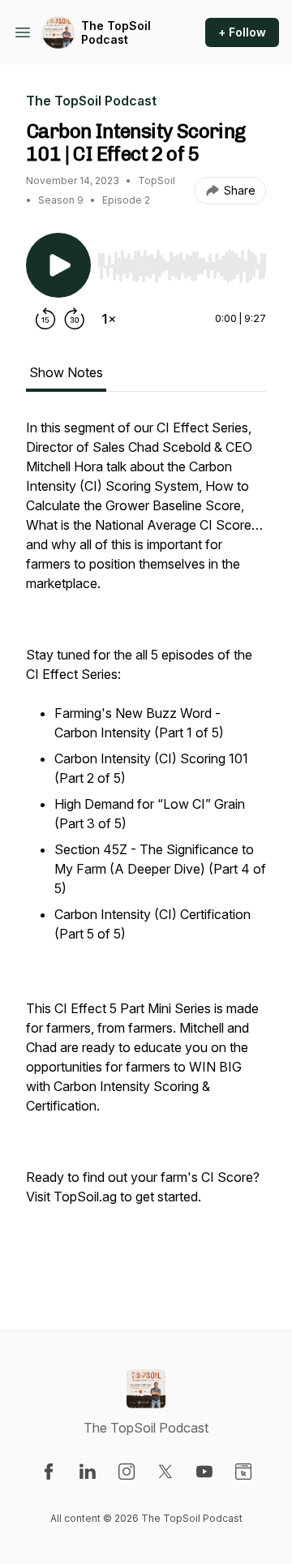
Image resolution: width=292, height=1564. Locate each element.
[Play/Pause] (58, 265)
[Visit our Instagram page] (126, 1471)
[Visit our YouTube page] (204, 1471)
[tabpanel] (146, 848)
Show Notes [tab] (66, 372)
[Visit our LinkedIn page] (87, 1471)
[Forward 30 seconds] (74, 318)
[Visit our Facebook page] (49, 1471)
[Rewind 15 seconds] (45, 318)
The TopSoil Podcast (116, 33)
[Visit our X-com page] (165, 1471)
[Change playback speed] (108, 318)
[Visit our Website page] (243, 1471)
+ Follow (242, 32)
